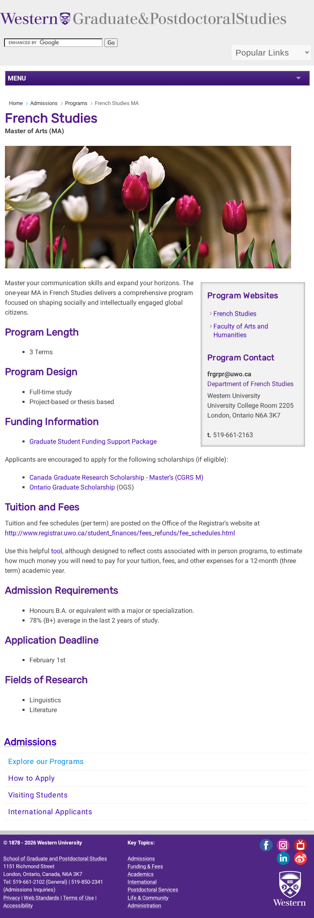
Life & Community (148, 898)
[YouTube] (302, 845)
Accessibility (18, 905)
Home (16, 103)
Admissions (44, 103)
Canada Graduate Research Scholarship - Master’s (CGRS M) (116, 477)
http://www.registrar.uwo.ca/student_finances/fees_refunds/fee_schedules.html (120, 533)
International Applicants (50, 812)
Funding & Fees (145, 866)
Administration (144, 905)
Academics (141, 874)
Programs (76, 103)
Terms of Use (78, 898)
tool (56, 551)
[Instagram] (285, 845)
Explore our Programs (46, 761)
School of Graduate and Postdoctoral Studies (55, 858)
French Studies (234, 313)
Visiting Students (38, 795)
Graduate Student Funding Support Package (93, 441)
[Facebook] (268, 845)
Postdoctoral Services (153, 890)
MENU (17, 78)
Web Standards (41, 898)
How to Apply (31, 778)
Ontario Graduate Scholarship (72, 487)
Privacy (11, 898)
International (142, 882)
